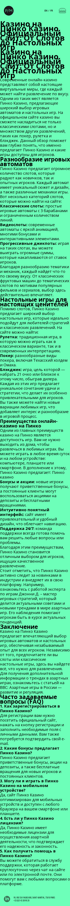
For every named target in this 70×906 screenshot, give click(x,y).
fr (51, 10)
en (46, 10)
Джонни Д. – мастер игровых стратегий (28, 596)
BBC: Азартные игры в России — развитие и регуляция (31, 690)
